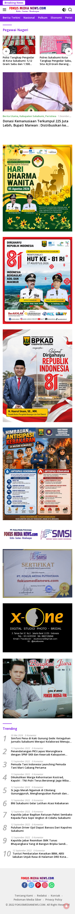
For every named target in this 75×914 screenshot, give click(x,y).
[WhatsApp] (51, 885)
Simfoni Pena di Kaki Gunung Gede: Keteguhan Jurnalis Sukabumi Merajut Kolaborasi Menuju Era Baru (40, 740)
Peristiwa (50, 116)
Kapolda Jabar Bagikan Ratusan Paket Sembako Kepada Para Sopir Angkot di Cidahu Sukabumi (41, 816)
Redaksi (42, 895)
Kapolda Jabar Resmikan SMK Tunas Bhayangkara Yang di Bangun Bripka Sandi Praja (38, 842)
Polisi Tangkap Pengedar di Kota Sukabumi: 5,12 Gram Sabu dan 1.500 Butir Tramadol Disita (18, 61)
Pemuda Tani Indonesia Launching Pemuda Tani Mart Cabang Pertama (38, 766)
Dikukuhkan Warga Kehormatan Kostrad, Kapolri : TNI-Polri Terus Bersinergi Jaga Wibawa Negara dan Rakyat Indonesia (41, 779)
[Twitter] (31, 885)
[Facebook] (24, 885)
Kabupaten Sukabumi (31, 116)
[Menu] (5, 10)
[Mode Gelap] (64, 10)
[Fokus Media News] (27, 10)
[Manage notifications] (66, 906)
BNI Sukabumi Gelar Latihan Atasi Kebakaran (40, 803)
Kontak (55, 895)
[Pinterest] (38, 885)
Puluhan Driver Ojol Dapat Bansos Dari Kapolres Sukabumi (41, 829)
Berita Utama (10, 116)
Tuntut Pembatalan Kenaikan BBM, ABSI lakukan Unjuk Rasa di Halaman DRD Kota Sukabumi (39, 855)
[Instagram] (45, 885)
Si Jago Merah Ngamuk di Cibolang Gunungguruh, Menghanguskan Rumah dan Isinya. (39, 792)
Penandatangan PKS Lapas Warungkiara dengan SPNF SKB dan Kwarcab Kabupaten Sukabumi (38, 753)
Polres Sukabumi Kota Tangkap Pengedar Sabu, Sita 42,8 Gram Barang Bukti (56, 61)
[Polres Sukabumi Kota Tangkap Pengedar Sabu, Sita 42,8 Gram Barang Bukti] (56, 45)
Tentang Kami (24, 895)
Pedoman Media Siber (27, 899)
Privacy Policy (53, 899)
